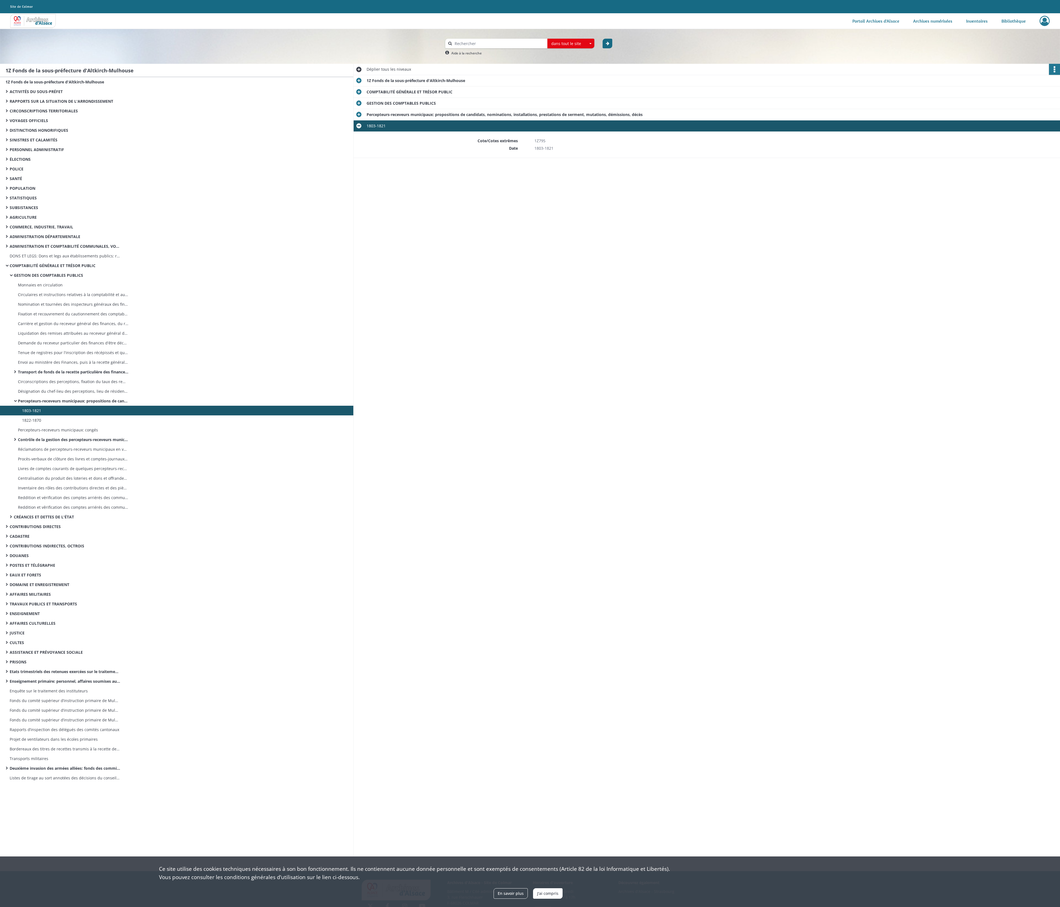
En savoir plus (511, 893)
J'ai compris (547, 893)
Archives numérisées (932, 21)
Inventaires (977, 21)
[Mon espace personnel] (1045, 21)
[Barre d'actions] (1054, 69)
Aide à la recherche (466, 53)
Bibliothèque (1013, 21)
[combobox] (570, 44)
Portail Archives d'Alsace (875, 21)
